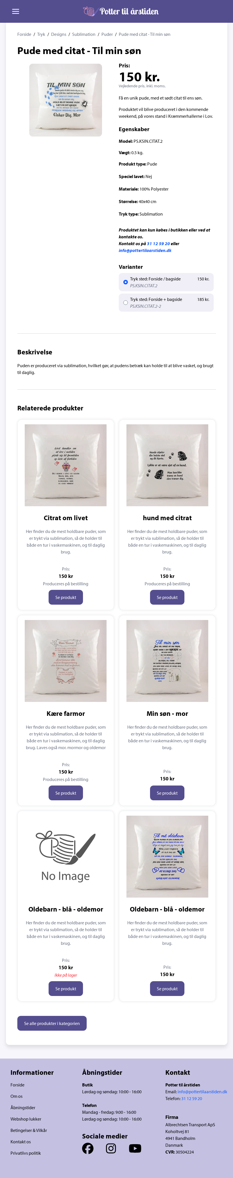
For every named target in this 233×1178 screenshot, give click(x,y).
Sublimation (83, 34)
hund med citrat (167, 517)
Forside (24, 34)
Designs (58, 34)
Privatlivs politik (26, 1153)
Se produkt (65, 597)
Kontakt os (21, 1141)
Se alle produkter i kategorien (52, 1023)
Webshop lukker (26, 1119)
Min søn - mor (167, 713)
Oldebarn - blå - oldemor (65, 909)
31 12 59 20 (158, 243)
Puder (107, 34)
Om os (16, 1096)
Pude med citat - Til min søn (144, 34)
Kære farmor (66, 713)
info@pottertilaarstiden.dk (145, 250)
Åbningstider (23, 1107)
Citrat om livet (66, 517)
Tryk (41, 34)
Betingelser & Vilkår (29, 1130)
